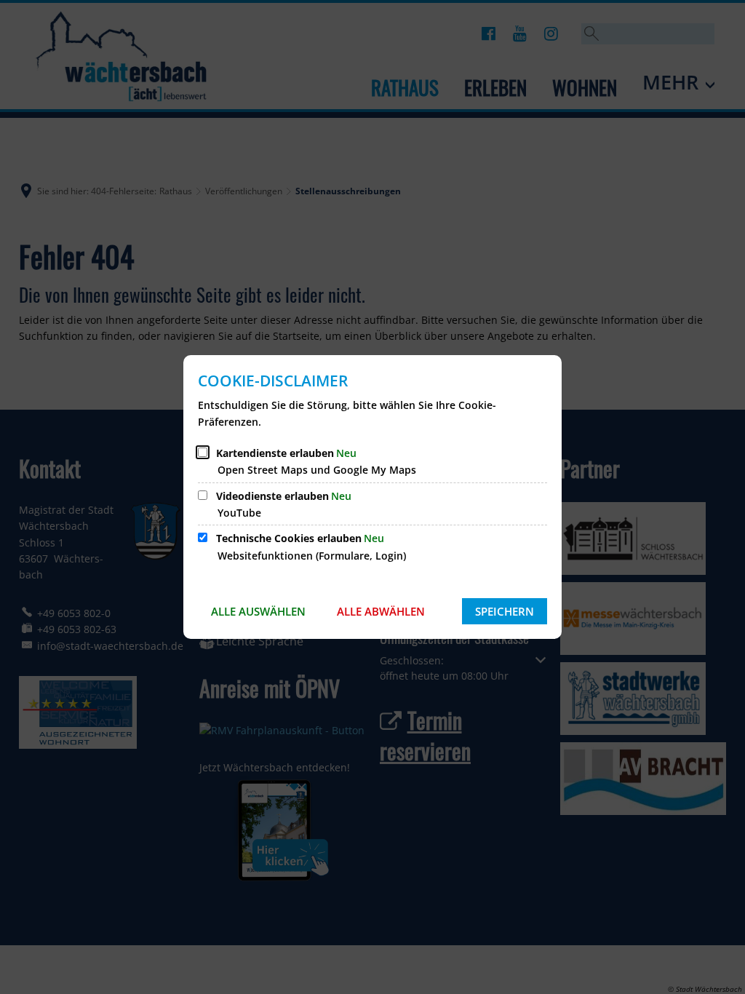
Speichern (504, 611)
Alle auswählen (258, 611)
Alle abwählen (381, 611)
